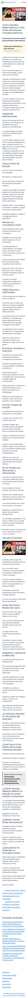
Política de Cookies (18, 995)
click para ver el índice (12, 51)
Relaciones (6, 987)
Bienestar (6, 972)
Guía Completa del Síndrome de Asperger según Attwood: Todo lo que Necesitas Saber (14, 948)
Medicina (5, 981)
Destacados (7, 978)
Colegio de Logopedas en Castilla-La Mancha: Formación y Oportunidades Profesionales (13, 956)
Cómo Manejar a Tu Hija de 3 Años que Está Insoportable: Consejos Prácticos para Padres (13, 932)
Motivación (6, 984)
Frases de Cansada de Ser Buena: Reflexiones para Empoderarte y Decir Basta (13, 924)
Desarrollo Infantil (9, 975)
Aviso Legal (7, 995)
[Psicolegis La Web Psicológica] (8, 2)
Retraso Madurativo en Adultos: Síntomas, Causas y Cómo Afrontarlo (13, 941)
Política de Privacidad (16, 993)
